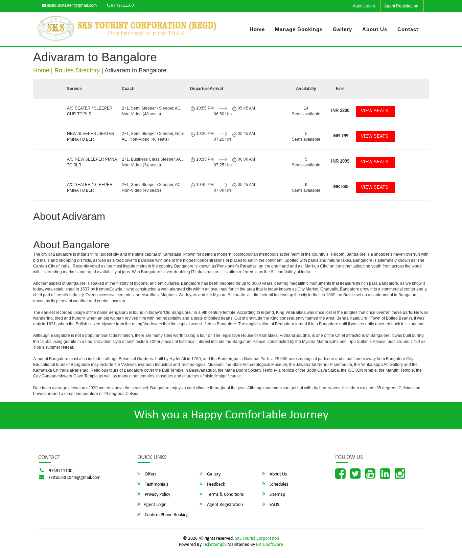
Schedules (278, 484)
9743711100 (122, 5)
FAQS (274, 504)
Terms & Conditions (225, 494)
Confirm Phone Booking (166, 514)
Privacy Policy (157, 494)
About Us (374, 29)
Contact (407, 29)
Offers (150, 474)
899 (340, 186)
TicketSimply (214, 544)
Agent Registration (401, 6)
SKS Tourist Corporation (257, 538)
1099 (340, 161)
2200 (340, 110)
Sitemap (277, 494)
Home (257, 29)
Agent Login (364, 6)
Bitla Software (269, 544)
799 (340, 135)
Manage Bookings (299, 29)
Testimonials (156, 484)
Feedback (215, 484)
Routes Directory (77, 70)
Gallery (342, 29)
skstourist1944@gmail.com (71, 5)
